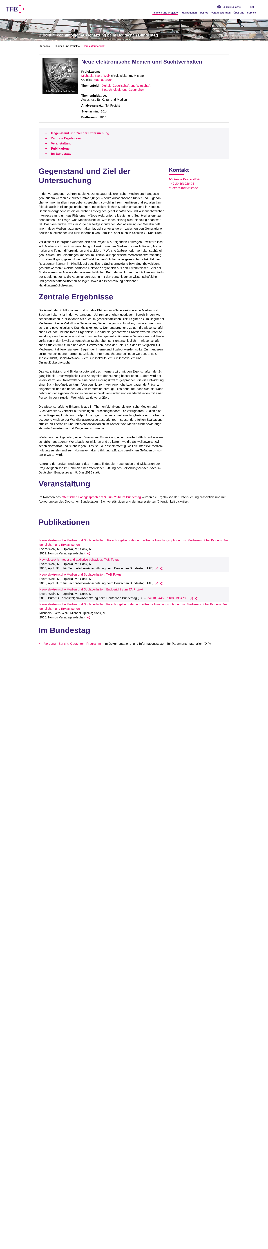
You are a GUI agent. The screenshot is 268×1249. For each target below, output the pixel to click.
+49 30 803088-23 (181, 183)
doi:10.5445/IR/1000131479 (166, 598)
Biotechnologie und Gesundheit (122, 89)
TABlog (204, 12)
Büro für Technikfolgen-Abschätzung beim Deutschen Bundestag (98, 35)
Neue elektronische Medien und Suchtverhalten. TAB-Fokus (80, 574)
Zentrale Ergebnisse (66, 138)
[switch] (261, 6)
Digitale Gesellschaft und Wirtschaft (125, 85)
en (252, 7)
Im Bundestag (61, 153)
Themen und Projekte (165, 12)
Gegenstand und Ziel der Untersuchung (80, 133)
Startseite (44, 46)
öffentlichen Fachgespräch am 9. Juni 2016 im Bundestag (101, 497)
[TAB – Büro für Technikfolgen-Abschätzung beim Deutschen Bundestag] (15, 9)
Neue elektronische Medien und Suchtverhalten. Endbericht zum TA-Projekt (91, 589)
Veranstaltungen (221, 12)
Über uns (238, 12)
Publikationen (189, 12)
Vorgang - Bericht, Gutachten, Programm (72, 643)
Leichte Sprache (232, 7)
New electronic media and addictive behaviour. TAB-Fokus (79, 559)
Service (251, 12)
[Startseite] (261, 12)
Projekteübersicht (94, 46)
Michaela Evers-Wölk (95, 75)
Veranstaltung (61, 143)
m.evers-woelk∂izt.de (183, 188)
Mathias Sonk (103, 79)
